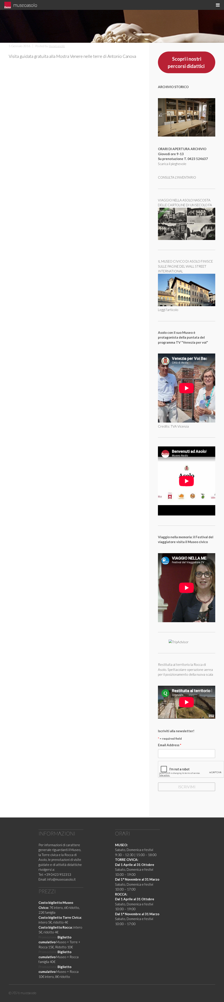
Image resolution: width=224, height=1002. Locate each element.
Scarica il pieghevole (172, 164)
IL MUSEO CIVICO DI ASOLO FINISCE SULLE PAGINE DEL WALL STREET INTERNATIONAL (185, 266)
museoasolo (25, 5)
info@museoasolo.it (61, 879)
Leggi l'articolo (168, 310)
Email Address (169, 745)
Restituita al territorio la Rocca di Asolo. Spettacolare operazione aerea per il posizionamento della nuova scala (185, 669)
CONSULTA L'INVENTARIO (177, 177)
